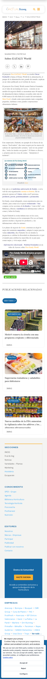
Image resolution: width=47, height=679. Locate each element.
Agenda (8, 495)
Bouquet (28, 608)
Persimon (29, 626)
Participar (9, 539)
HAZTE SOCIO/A (23, 577)
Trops (26, 633)
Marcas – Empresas (13, 535)
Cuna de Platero (20, 612)
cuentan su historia (27, 191)
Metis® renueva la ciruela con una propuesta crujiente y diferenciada (22, 336)
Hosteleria (9, 471)
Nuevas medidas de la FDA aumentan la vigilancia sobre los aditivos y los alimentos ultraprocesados (23, 424)
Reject (23, 668)
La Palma (28, 619)
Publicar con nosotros (14, 546)
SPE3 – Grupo (10, 491)
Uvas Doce (17, 633)
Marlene (15, 622)
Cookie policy (8, 657)
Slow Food (6, 99)
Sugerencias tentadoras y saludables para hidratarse (22, 379)
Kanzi (20, 619)
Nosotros (9, 531)
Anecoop (8, 608)
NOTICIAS (21, 54)
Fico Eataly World (32, 247)
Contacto (9, 550)
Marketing (10, 54)
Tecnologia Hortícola (13, 503)
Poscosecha (10, 507)
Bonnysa (18, 608)
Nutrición (13, 401)
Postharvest (10, 511)
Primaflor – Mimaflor (13, 626)
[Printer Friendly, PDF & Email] (10, 277)
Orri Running (27, 622)
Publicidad (9, 543)
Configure (23, 674)
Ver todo (8, 301)
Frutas (12, 357)
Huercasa (20, 615)
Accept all (23, 663)
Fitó (30, 612)
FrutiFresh (9, 615)
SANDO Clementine (23, 630)
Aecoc (26, 183)
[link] (7, 66)
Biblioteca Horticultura (14, 499)
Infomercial (14, 314)
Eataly (23, 227)
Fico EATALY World (19, 74)
